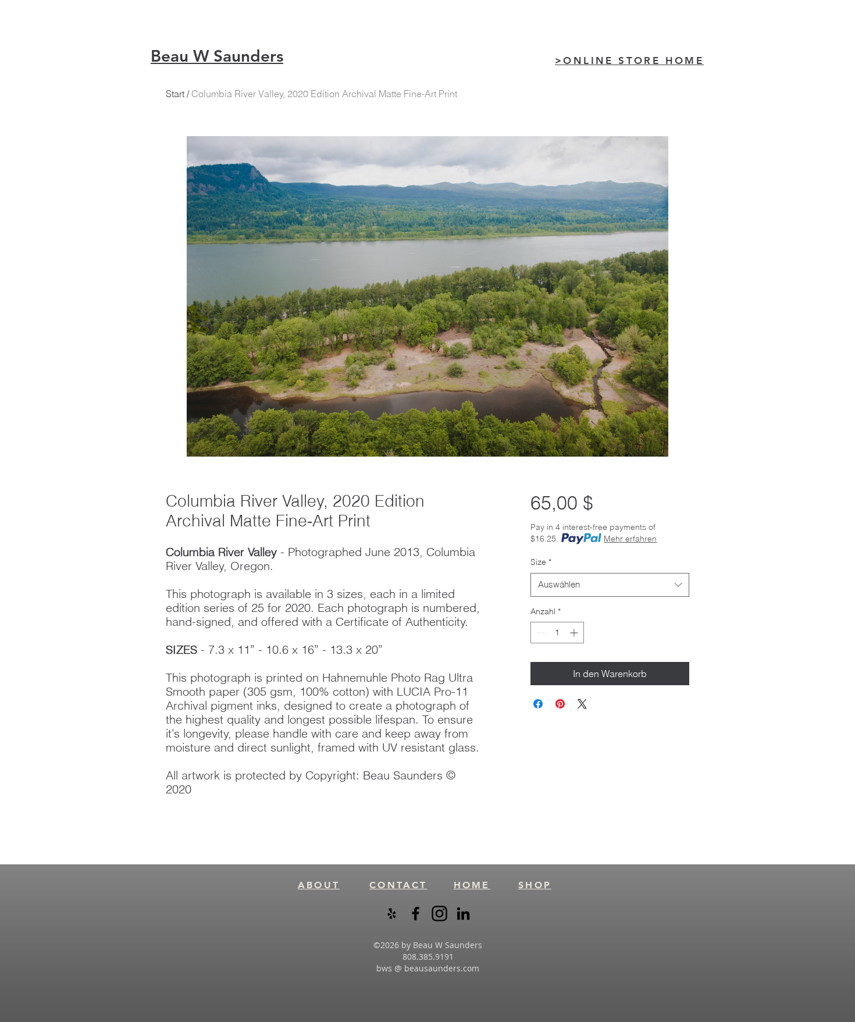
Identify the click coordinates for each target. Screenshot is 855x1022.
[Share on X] (582, 704)
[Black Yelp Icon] (392, 914)
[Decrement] (539, 632)
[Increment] (575, 632)
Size (540, 562)
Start (175, 93)
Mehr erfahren (630, 538)
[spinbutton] (557, 632)
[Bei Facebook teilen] (538, 704)
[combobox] (609, 585)
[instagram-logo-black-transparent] (439, 914)
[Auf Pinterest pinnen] (560, 704)
